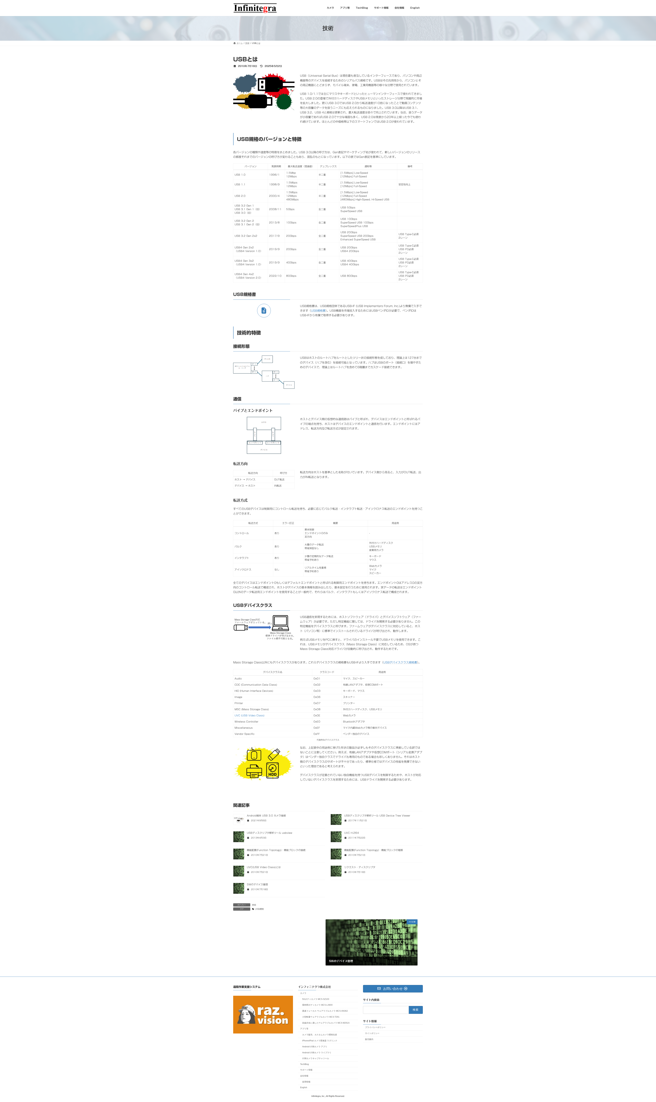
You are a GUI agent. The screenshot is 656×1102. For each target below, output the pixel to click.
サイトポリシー (372, 1033)
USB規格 (259, 909)
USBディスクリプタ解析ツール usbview (269, 833)
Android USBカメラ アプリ (314, 1046)
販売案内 (369, 1039)
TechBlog (304, 1064)
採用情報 (306, 1082)
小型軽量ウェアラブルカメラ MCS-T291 (320, 1017)
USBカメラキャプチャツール (315, 1058)
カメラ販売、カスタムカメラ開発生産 (319, 1035)
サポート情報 (306, 1070)
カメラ (303, 993)
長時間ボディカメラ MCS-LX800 (317, 1005)
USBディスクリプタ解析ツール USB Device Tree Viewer (377, 815)
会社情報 (304, 1076)
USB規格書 (318, 310)
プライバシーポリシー (375, 1027)
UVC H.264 (351, 833)
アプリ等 (304, 1029)
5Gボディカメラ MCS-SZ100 (315, 999)
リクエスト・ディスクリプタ (359, 867)
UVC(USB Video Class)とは (264, 867)
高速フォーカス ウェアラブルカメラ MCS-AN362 (325, 1011)
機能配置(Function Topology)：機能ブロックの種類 (373, 850)
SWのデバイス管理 (257, 884)
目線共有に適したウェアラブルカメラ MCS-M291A (326, 1023)
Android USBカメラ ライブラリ (316, 1052)
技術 (254, 905)
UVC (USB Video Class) (249, 715)
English (303, 1087)
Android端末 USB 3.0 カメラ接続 (266, 815)
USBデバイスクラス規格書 (400, 662)
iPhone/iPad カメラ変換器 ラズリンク (319, 1040)
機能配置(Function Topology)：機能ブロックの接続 (276, 850)
